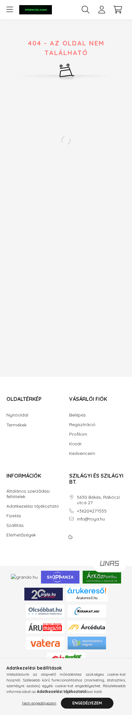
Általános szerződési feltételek (28, 494)
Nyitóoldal (17, 415)
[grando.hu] (24, 577)
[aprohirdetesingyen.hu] (87, 642)
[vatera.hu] (45, 642)
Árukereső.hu (86, 598)
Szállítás (15, 525)
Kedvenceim (82, 453)
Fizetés (13, 516)
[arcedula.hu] (87, 626)
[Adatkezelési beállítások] (70, 537)
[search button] (85, 9)
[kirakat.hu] (87, 610)
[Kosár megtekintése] (117, 9)
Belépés (77, 415)
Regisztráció (82, 424)
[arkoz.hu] (102, 577)
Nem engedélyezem (39, 703)
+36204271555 (92, 511)
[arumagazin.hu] (45, 626)
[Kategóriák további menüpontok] (9, 9)
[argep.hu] (43, 593)
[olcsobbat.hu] (45, 610)
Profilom (78, 434)
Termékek (16, 425)
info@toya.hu (91, 519)
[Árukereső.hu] (87, 590)
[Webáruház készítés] (110, 566)
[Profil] (101, 9)
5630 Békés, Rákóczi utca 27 (98, 500)
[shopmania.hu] (60, 577)
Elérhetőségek (21, 535)
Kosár (75, 444)
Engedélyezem (87, 703)
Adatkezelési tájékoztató (32, 506)
